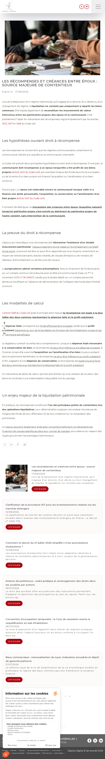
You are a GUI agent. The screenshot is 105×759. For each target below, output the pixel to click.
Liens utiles (58, 753)
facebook (4, 323)
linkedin (4, 333)
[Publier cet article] (5, 444)
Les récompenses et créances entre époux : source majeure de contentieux (63, 468)
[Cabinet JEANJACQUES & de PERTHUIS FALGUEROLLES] (9, 6)
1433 (4, 123)
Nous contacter (18, 753)
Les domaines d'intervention (38, 750)
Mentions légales (33, 753)
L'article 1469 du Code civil (16, 313)
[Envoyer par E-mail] (24, 444)
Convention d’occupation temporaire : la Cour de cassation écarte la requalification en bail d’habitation (48, 621)
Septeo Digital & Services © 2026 (85, 750)
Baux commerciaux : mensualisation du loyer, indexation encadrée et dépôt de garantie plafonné (52, 659)
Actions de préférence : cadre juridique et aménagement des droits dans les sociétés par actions (51, 583)
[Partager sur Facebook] (18, 444)
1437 (10, 123)
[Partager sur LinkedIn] (11, 444)
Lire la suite (40, 489)
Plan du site (47, 753)
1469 (18, 123)
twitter (4, 328)
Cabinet (13, 750)
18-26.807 (28, 277)
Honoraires (56, 750)
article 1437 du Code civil (30, 198)
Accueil (5, 750)
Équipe (22, 750)
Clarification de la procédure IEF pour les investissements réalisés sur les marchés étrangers (51, 506)
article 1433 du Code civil (25, 172)
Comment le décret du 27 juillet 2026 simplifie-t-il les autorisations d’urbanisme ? (47, 544)
